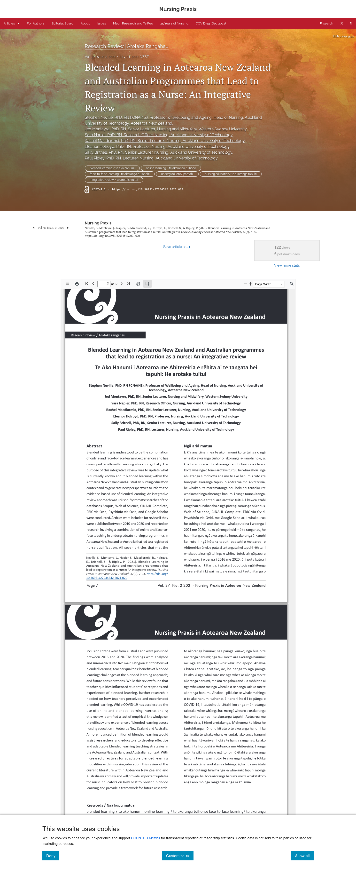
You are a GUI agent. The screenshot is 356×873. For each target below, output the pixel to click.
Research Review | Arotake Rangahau (127, 46)
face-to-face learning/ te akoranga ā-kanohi (120, 174)
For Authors (35, 23)
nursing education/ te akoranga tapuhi (231, 174)
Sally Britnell (158, 152)
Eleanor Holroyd (157, 146)
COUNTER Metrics (145, 837)
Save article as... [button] (176, 247)
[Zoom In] (250, 284)
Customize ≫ (179, 855)
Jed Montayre (166, 129)
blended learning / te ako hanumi (112, 168)
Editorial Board (62, 23)
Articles (9, 23)
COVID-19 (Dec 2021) (211, 23)
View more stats (287, 265)
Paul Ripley (151, 158)
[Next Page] (121, 283)
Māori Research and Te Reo (133, 23)
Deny (52, 855)
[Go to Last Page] (128, 283)
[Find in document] (291, 284)
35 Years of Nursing (174, 23)
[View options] (67, 283)
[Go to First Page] (86, 283)
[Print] (77, 284)
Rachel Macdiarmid (165, 140)
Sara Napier (158, 135)
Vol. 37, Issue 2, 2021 (100, 57)
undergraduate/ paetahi (177, 174)
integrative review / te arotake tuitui (114, 180)
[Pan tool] (137, 284)
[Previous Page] (93, 283)
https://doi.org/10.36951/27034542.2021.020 (147, 189)
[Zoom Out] (245, 284)
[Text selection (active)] (147, 284)
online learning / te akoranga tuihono (171, 168)
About (85, 23)
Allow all (304, 855)
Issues (101, 23)
